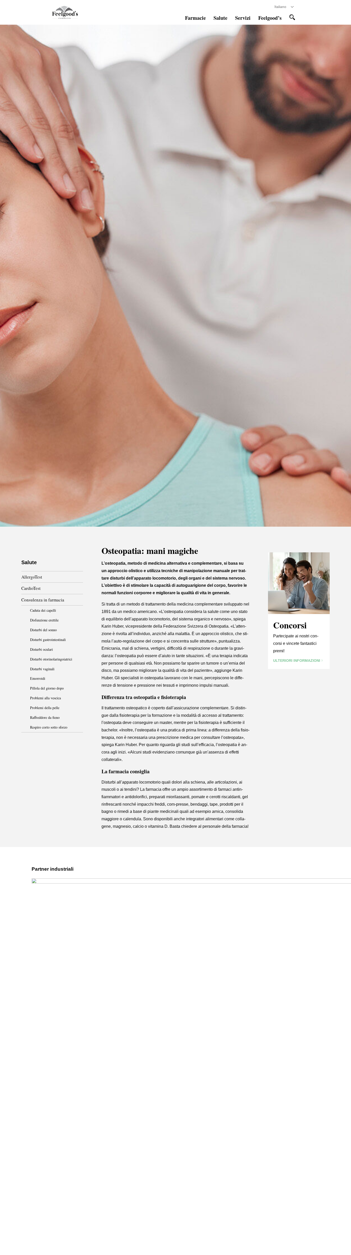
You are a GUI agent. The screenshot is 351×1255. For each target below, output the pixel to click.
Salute (220, 18)
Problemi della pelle (44, 707)
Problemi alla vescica (45, 697)
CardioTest (31, 588)
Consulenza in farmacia (42, 600)
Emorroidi (37, 678)
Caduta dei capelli (43, 610)
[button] (292, 17)
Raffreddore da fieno (45, 717)
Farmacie (195, 18)
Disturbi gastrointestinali (48, 639)
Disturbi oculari (41, 649)
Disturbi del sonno (43, 629)
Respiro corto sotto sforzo (48, 727)
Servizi (243, 18)
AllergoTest (31, 577)
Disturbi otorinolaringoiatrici (51, 659)
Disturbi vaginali (42, 668)
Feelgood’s (270, 18)
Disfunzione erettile (44, 620)
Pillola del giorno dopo (47, 688)
